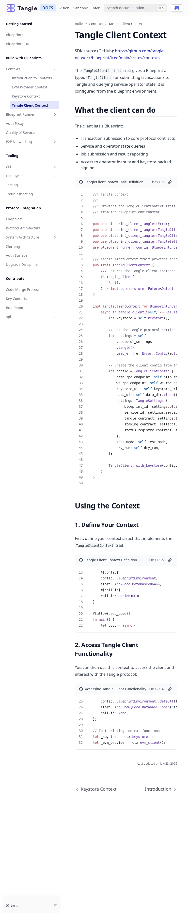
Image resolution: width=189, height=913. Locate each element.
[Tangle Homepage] (22, 8)
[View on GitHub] (170, 182)
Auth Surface (16, 255)
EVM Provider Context (29, 87)
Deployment (16, 175)
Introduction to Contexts (32, 78)
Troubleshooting (19, 194)
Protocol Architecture (23, 228)
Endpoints (14, 219)
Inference (100, 8)
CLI (8, 166)
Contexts (13, 69)
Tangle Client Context (30, 105)
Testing (12, 185)
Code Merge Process (23, 289)
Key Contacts (16, 298)
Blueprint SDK (17, 44)
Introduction (158, 789)
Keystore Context (26, 96)
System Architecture (22, 237)
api (8, 316)
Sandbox (80, 8)
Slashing (13, 246)
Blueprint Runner (20, 114)
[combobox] (135, 8)
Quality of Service (20, 132)
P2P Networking (19, 141)
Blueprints (14, 34)
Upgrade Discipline (22, 264)
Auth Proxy (15, 123)
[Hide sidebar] (55, 905)
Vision (64, 8)
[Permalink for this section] (160, 110)
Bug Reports (16, 307)
